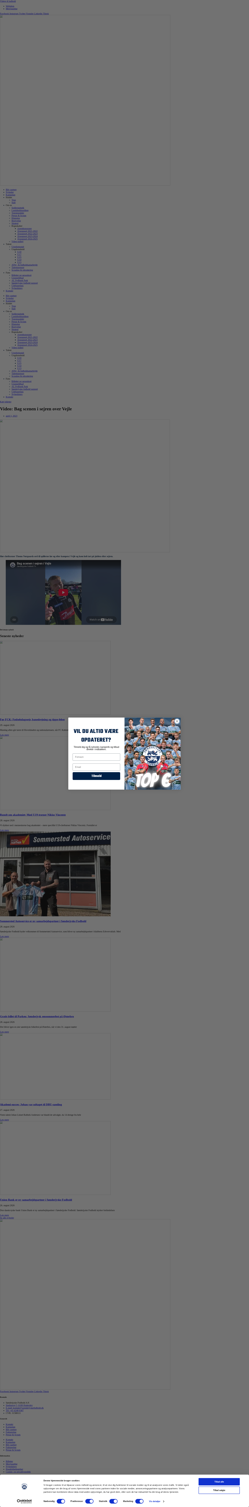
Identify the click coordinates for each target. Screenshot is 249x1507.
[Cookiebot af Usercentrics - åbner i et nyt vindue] (24, 1501)
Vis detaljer (154, 1501)
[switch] (89, 1501)
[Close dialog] (177, 721)
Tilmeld (96, 776)
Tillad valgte (219, 1490)
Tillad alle (219, 1481)
